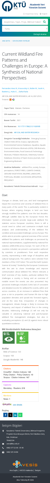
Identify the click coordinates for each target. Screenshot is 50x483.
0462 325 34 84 (12, 452)
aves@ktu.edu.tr (13, 444)
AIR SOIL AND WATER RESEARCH (26, 132)
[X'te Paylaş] (10, 415)
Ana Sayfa (6, 41)
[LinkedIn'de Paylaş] (15, 415)
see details (17, 404)
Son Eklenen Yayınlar (21, 41)
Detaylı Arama (39, 34)
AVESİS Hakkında (26, 470)
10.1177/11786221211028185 (29, 126)
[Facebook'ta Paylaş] (5, 415)
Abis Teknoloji (22, 480)
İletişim (38, 470)
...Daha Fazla (23, 91)
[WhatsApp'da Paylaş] (20, 415)
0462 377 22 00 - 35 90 (15, 448)
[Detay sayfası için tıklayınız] (9, 337)
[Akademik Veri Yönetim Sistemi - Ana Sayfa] (14, 6)
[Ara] (44, 22)
